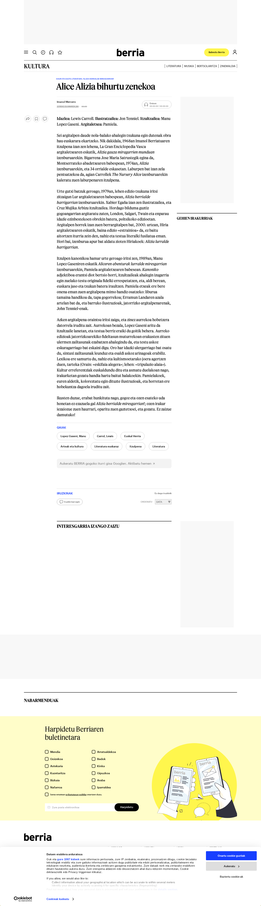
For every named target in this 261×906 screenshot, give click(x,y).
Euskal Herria (132, 436)
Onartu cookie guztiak (231, 855)
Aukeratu (229, 866)
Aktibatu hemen (139, 463)
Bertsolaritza (207, 66)
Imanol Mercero (66, 101)
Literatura (173, 66)
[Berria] (37, 839)
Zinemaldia (227, 66)
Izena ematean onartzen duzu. (76, 794)
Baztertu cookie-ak (231, 876)
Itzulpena (136, 446)
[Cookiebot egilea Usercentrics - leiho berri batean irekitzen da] (23, 899)
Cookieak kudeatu (58, 899)
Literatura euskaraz (106, 446)
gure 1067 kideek (68, 859)
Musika (189, 66)
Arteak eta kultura (72, 446)
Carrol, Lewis (105, 436)
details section (167, 889)
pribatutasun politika (76, 794)
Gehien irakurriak (195, 218)
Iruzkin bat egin (72, 501)
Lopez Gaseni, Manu (73, 436)
